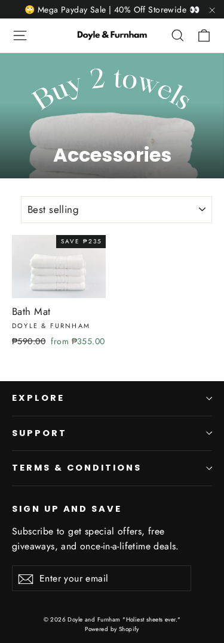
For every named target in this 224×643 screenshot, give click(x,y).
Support (39, 433)
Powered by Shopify (112, 629)
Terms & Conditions (77, 468)
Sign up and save (67, 509)
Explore (38, 398)
